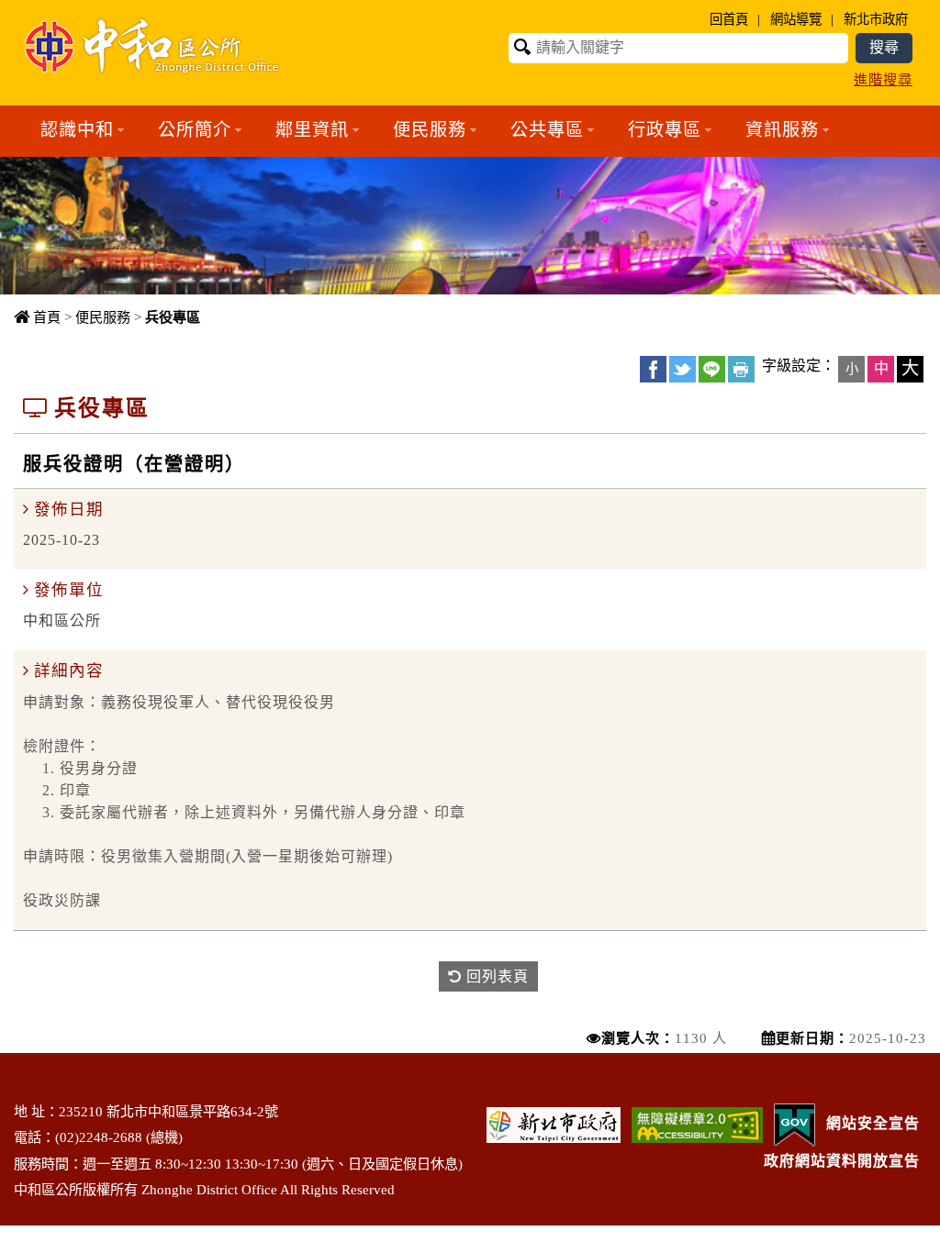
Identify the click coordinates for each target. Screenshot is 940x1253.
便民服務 (102, 317)
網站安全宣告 (873, 1123)
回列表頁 (495, 976)
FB (653, 369)
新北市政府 (876, 19)
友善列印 (741, 369)
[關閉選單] (470, 167)
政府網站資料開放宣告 (842, 1161)
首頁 (47, 317)
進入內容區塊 (47, 9)
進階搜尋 (883, 79)
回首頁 (729, 19)
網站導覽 (796, 19)
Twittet (682, 369)
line (712, 369)
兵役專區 (172, 317)
